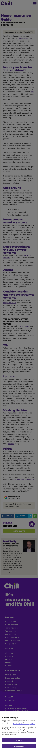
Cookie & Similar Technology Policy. (24, 724)
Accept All (19, 740)
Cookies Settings (19, 746)
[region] (19, 730)
